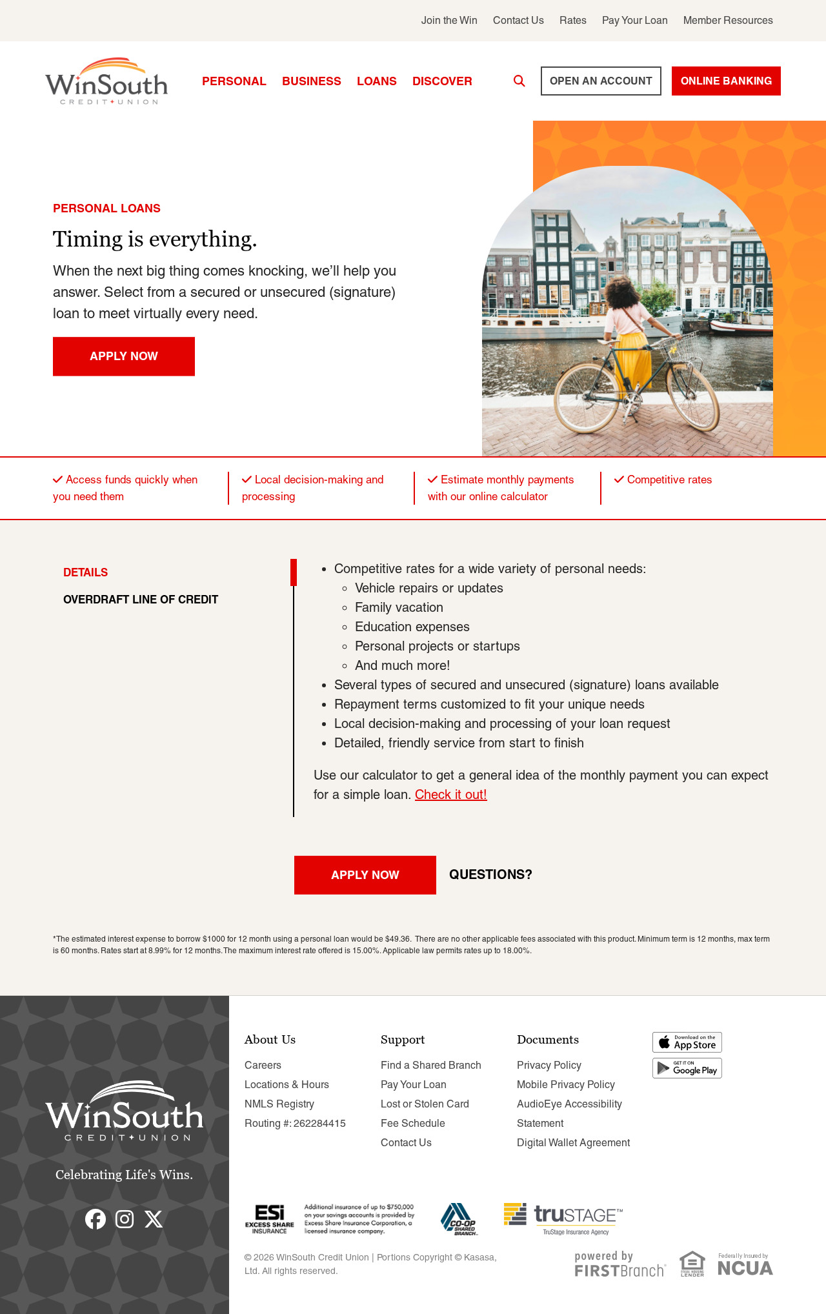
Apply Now (124, 356)
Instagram (125, 1219)
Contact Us (518, 20)
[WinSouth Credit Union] (106, 80)
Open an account (601, 80)
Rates (573, 20)
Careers (263, 1065)
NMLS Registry (279, 1104)
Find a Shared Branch (431, 1065)
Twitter (153, 1219)
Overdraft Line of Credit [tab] (140, 599)
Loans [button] (377, 81)
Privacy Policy (549, 1065)
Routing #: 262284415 (295, 1123)
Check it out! (451, 794)
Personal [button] (234, 81)
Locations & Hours (287, 1084)
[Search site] (519, 81)
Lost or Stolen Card (425, 1104)
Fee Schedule (413, 1123)
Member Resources (728, 20)
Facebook (95, 1219)
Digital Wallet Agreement (573, 1143)
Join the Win (449, 20)
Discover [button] (442, 81)
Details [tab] (85, 572)
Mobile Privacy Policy (566, 1084)
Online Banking (726, 80)
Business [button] (311, 81)
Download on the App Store (687, 1042)
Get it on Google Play (687, 1068)
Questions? (490, 874)
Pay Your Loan (635, 20)
